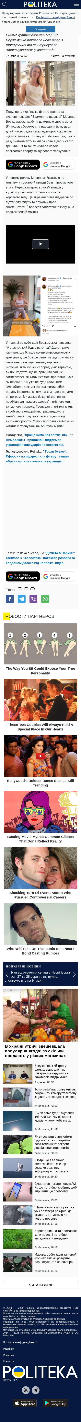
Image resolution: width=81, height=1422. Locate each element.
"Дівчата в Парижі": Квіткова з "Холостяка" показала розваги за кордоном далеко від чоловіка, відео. (40, 558)
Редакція (8, 1348)
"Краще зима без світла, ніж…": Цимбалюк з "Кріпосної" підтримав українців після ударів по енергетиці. (39, 439)
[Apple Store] (25, 1403)
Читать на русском (63, 55)
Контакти (8, 1361)
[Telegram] (22, 599)
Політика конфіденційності (20, 1342)
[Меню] (76, 4)
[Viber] (33, 599)
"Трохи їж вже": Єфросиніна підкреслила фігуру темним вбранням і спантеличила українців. (37, 456)
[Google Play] (55, 1403)
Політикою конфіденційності (55, 17)
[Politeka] (40, 4)
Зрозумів (40, 29)
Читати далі (40, 1285)
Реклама (8, 1355)
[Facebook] (10, 599)
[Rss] (26, 1390)
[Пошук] (4, 4)
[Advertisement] (40, 506)
